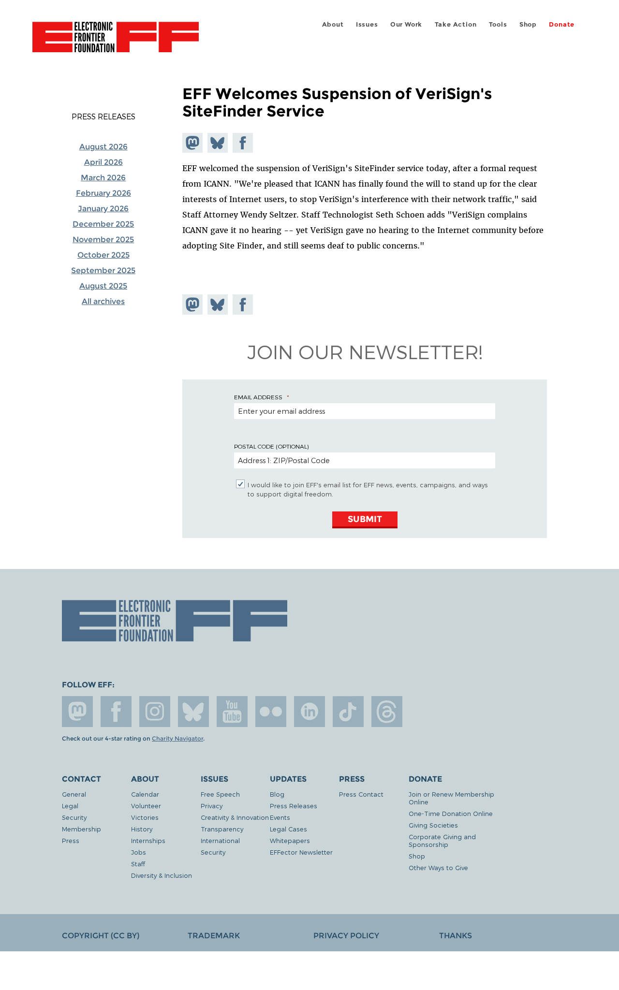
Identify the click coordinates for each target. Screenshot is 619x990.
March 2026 (103, 177)
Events (280, 817)
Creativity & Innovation (235, 817)
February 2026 (103, 193)
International (220, 840)
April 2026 (103, 162)
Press (70, 840)
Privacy (211, 805)
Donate (562, 24)
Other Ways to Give (438, 867)
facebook (116, 711)
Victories (145, 817)
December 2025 (103, 224)
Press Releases (103, 116)
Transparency (222, 828)
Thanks (455, 935)
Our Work (406, 24)
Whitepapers (290, 840)
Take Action (456, 24)
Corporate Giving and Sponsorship (442, 840)
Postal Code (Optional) (271, 446)
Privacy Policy (346, 935)
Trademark (214, 935)
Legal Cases (288, 828)
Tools (498, 24)
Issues (367, 24)
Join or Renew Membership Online (451, 797)
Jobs (138, 852)
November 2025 (103, 239)
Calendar (145, 794)
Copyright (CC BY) (100, 935)
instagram (154, 711)
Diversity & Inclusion (161, 875)
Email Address (258, 396)
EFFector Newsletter (301, 852)
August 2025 (103, 286)
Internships (148, 840)
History (141, 828)
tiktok (348, 711)
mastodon (77, 711)
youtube (232, 711)
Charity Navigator (177, 738)
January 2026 (103, 208)
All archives (103, 301)
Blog (277, 794)
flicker (270, 711)
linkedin (309, 711)
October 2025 (103, 255)
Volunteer (146, 805)
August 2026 (103, 146)
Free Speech (220, 794)
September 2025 (103, 270)
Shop (528, 24)
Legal (70, 805)
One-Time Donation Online (451, 813)
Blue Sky (193, 711)
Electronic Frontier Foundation (115, 42)
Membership (81, 828)
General (74, 794)
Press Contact (361, 794)
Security (74, 817)
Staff (138, 863)
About (333, 24)
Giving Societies (433, 825)
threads (386, 711)
